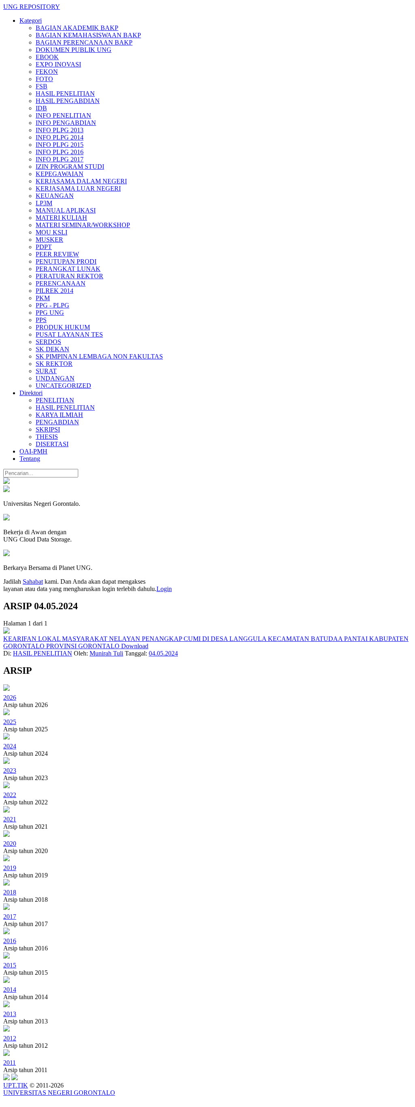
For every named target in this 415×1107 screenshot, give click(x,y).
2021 (9, 819)
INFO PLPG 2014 (59, 137)
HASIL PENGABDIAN (68, 100)
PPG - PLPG (52, 305)
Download (134, 646)
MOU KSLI (51, 232)
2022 (9, 794)
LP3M (44, 203)
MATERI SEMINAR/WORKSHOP (83, 224)
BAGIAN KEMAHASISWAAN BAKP (88, 35)
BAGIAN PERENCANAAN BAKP (84, 42)
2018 (9, 892)
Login (164, 588)
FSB (41, 86)
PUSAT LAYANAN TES (69, 334)
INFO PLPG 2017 (59, 159)
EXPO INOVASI (58, 64)
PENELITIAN (55, 400)
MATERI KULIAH (61, 217)
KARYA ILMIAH (59, 414)
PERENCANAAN (61, 283)
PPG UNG (50, 312)
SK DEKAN (52, 349)
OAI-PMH (33, 451)
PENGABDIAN (57, 422)
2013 (9, 1013)
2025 (9, 721)
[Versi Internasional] (6, 481)
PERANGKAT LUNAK (68, 268)
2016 (9, 940)
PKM (43, 297)
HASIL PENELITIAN (65, 93)
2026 (9, 697)
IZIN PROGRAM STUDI (70, 166)
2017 (9, 916)
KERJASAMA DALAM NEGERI (81, 181)
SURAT (46, 371)
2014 (9, 989)
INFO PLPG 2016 (59, 151)
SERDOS (48, 341)
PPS (41, 319)
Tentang (29, 458)
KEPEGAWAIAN (59, 173)
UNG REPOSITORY (31, 6)
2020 (9, 843)
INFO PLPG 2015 (59, 144)
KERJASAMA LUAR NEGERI (78, 188)
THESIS (47, 436)
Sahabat (33, 581)
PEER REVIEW (57, 254)
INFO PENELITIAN (63, 115)
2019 (9, 867)
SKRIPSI (48, 429)
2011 (9, 1062)
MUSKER (49, 239)
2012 (9, 1038)
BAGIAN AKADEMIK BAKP (77, 27)
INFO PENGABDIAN (66, 122)
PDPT (44, 246)
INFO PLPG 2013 (59, 130)
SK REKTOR (54, 363)
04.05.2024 (163, 653)
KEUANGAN (55, 195)
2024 (9, 746)
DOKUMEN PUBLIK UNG (73, 49)
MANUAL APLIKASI (66, 210)
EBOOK (47, 57)
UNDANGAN (55, 378)
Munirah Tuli (106, 653)
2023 (9, 770)
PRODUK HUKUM (63, 327)
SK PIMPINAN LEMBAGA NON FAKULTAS (99, 356)
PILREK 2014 (54, 290)
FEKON (47, 71)
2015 (9, 965)
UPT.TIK (15, 1085)
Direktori (31, 392)
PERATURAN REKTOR (69, 276)
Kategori (30, 20)
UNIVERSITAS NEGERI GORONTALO (59, 1092)
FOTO (44, 78)
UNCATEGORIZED (63, 385)
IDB (41, 108)
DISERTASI (52, 444)
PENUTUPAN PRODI (66, 261)
